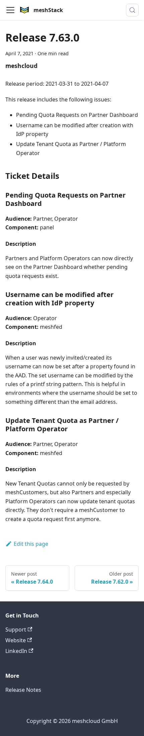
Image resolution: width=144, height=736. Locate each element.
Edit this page (31, 543)
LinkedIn (16, 651)
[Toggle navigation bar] (10, 10)
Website (15, 640)
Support (15, 629)
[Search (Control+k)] (132, 10)
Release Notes (23, 689)
